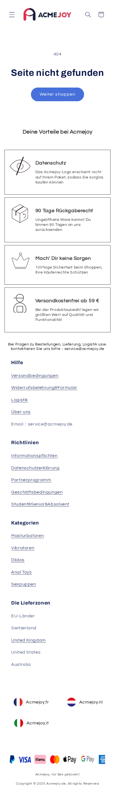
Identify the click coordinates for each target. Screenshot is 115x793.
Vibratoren (22, 548)
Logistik (19, 400)
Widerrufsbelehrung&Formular (44, 387)
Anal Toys (21, 572)
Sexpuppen (23, 584)
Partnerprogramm (31, 480)
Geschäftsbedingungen (37, 492)
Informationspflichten (34, 455)
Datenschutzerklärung (35, 468)
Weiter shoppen (57, 94)
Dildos (18, 560)
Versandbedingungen (34, 375)
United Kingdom (28, 640)
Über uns (21, 412)
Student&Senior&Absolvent (40, 504)
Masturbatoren (27, 535)
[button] (11, 14)
